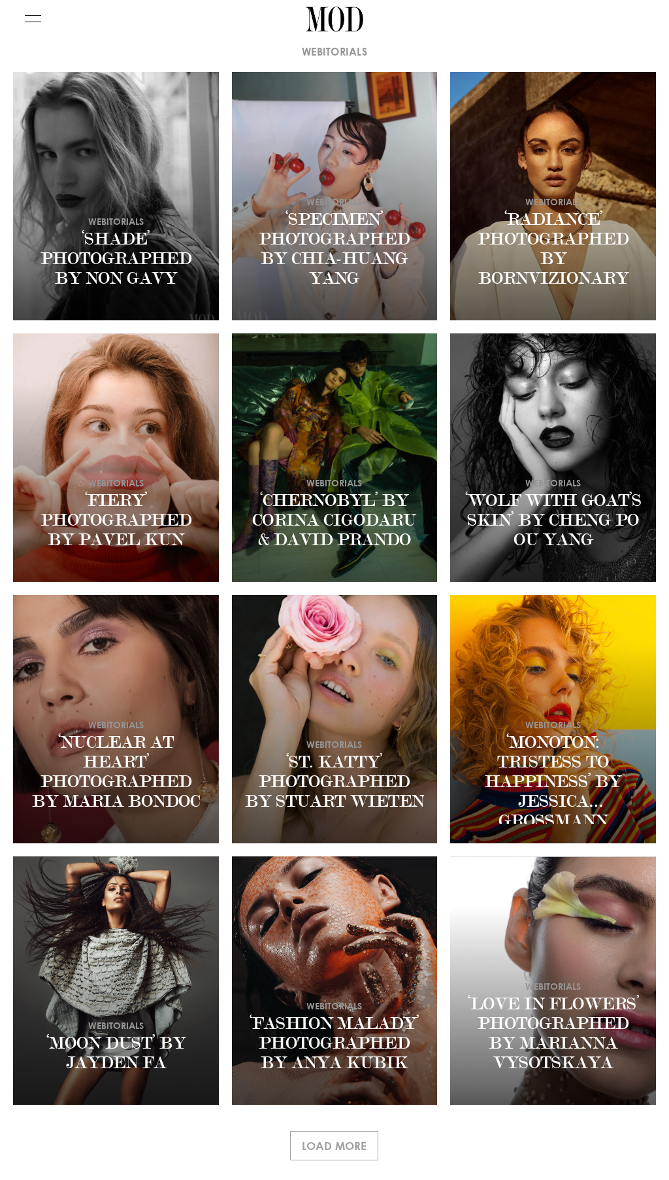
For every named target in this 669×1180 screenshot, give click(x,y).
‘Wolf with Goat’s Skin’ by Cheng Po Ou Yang (553, 520)
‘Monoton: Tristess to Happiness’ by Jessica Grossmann (553, 781)
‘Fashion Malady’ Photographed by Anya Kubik (334, 1043)
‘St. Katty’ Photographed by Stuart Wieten (334, 782)
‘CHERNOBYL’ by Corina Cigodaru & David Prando (334, 520)
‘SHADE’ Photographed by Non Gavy (116, 259)
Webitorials (116, 221)
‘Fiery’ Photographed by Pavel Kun (116, 520)
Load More (334, 1146)
